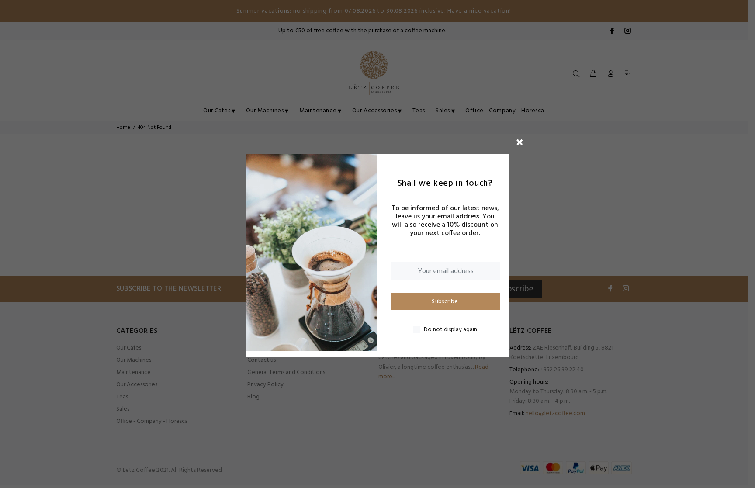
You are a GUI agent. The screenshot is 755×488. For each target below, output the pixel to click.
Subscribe (445, 302)
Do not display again (450, 330)
